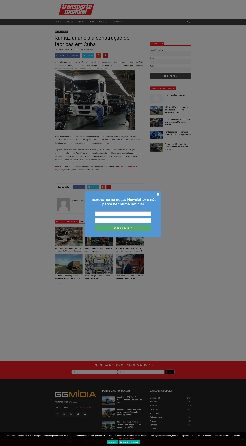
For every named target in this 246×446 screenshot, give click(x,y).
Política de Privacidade (125, 438)
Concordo (112, 442)
